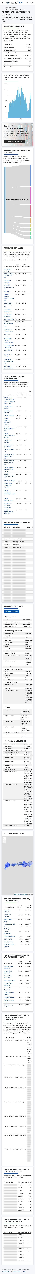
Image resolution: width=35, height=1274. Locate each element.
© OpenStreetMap (22, 894)
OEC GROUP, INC (9, 319)
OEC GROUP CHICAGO (7, 281)
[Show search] (26, 2)
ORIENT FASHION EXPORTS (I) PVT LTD (9, 456)
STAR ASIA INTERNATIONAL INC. (9, 287)
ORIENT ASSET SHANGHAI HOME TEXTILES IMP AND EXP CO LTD (9, 400)
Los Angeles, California (7, 916)
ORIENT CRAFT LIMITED (8, 441)
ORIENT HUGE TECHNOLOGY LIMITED (8, 485)
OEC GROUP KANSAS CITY (7, 311)
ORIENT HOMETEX (9, 481)
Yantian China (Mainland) (8, 977)
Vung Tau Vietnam (9, 997)
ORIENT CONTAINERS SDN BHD (9, 429)
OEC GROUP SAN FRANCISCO (9, 346)
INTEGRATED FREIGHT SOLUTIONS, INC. (9, 340)
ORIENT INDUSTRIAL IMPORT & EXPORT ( (9, 493)
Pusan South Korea (9, 980)
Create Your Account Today (14, 141)
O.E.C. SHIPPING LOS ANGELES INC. (8, 276)
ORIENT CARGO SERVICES (8, 412)
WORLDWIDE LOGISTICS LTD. (8, 330)
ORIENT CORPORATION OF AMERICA (9, 435)
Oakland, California (9, 936)
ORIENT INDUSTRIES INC (8, 499)
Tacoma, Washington (7, 928)
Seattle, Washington (7, 932)
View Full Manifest (11, 611)
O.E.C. (5, 326)
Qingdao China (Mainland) (8, 984)
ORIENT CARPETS (9, 416)
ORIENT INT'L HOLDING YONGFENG (8, 505)
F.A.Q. (24, 1271)
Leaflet (15, 894)
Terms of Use (16, 1271)
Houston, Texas (8, 942)
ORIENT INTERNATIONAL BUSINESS (9, 512)
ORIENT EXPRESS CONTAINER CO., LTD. (17, 200)
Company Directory (10, 7)
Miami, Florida (8, 939)
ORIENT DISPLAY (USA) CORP (9, 446)
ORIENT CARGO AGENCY (8, 407)
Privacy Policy (6, 1271)
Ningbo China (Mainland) (8, 972)
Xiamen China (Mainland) (8, 989)
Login (32, 3)
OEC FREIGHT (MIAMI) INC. (8, 315)
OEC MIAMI (7, 292)
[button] (4, 838)
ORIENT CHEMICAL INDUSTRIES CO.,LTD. (7, 421)
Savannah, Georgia (9, 924)
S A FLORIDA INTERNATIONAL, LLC (9, 361)
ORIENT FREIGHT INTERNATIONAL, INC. (9, 463)
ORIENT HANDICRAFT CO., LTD (9, 476)
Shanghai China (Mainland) (8, 967)
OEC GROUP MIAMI (7, 335)
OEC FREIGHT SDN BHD (8, 356)
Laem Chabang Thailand (8, 1006)
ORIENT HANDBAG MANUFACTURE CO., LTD (9, 469)
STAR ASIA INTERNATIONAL (9, 323)
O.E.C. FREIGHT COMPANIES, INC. (8, 305)
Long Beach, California (7, 911)
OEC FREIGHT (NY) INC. (8, 270)
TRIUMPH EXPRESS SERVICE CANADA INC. (9, 297)
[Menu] (2, 2)
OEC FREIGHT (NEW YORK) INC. (9, 367)
